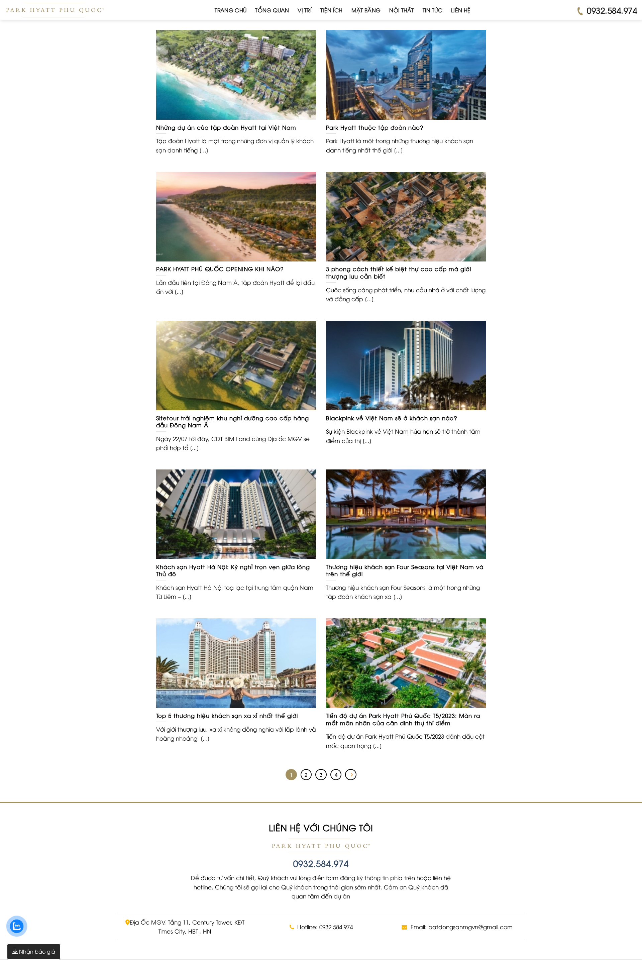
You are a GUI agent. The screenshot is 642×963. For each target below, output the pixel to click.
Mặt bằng (366, 10)
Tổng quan (272, 10)
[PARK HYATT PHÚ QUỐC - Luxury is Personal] (55, 10)
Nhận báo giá (36, 951)
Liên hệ (460, 10)
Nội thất (401, 10)
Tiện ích (331, 10)
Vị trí (305, 10)
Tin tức (432, 10)
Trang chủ (230, 10)
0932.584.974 (321, 863)
